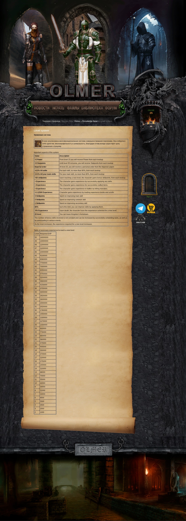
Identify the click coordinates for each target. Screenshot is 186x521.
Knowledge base (90, 121)
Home (77, 121)
